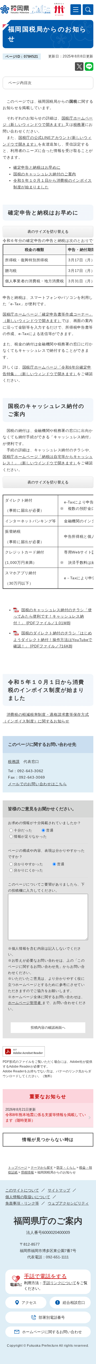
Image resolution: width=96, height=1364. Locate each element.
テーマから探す (42, 1167)
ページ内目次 (20, 83)
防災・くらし (66, 1167)
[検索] (88, 9)
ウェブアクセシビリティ (68, 1203)
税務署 (79, 124)
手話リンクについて (59, 1283)
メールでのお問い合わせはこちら (37, 784)
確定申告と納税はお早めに (36, 167)
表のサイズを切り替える (48, 231)
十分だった (23, 830)
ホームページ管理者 (25, 1003)
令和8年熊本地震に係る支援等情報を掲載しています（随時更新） (45, 1117)
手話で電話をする (45, 1276)
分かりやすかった (28, 864)
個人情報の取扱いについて (27, 1197)
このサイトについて (22, 1190)
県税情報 (27, 1172)
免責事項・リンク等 (22, 1203)
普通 (49, 830)
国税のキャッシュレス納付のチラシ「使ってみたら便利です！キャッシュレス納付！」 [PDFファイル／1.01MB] (52, 616)
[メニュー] (75, 9)
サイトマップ (59, 1190)
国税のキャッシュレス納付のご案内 (44, 174)
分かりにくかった (28, 870)
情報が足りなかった (30, 836)
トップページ (17, 1167)
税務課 (14, 761)
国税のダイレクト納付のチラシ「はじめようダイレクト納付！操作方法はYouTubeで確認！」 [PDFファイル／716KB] (52, 639)
